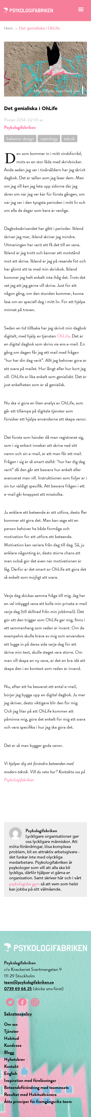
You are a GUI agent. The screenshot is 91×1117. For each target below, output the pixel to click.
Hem (8, 28)
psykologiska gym (24, 883)
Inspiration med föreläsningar (30, 1080)
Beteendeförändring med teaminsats (36, 1087)
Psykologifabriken (20, 127)
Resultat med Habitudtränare (30, 1094)
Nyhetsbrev (14, 1059)
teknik (69, 138)
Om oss (11, 1024)
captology (49, 138)
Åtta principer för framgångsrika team (38, 1101)
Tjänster (11, 1031)
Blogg (9, 1052)
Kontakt (11, 1066)
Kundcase (12, 1045)
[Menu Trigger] (80, 10)
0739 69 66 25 (18, 988)
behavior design (20, 138)
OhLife (63, 335)
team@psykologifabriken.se (29, 982)
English (10, 1073)
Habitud (11, 1038)
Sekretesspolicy (18, 1013)
